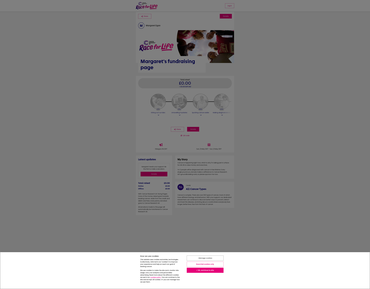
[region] (185, 270)
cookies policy (155, 277)
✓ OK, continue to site (205, 270)
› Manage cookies (205, 258)
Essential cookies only (205, 264)
